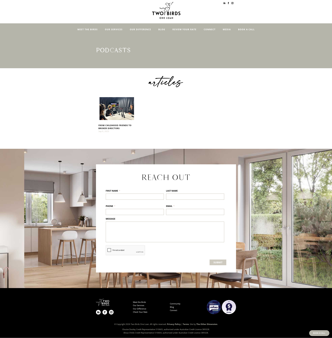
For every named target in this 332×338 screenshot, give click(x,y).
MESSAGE (110, 219)
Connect (210, 29)
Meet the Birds (87, 29)
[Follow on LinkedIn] (98, 312)
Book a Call (246, 29)
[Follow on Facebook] (104, 312)
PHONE (110, 206)
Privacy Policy (174, 324)
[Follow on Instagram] (111, 312)
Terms (186, 324)
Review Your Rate (184, 29)
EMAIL (170, 206)
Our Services (114, 29)
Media (227, 29)
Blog (161, 29)
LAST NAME (172, 190)
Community (175, 303)
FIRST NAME (113, 190)
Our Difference (140, 29)
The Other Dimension (206, 324)
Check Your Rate (140, 312)
